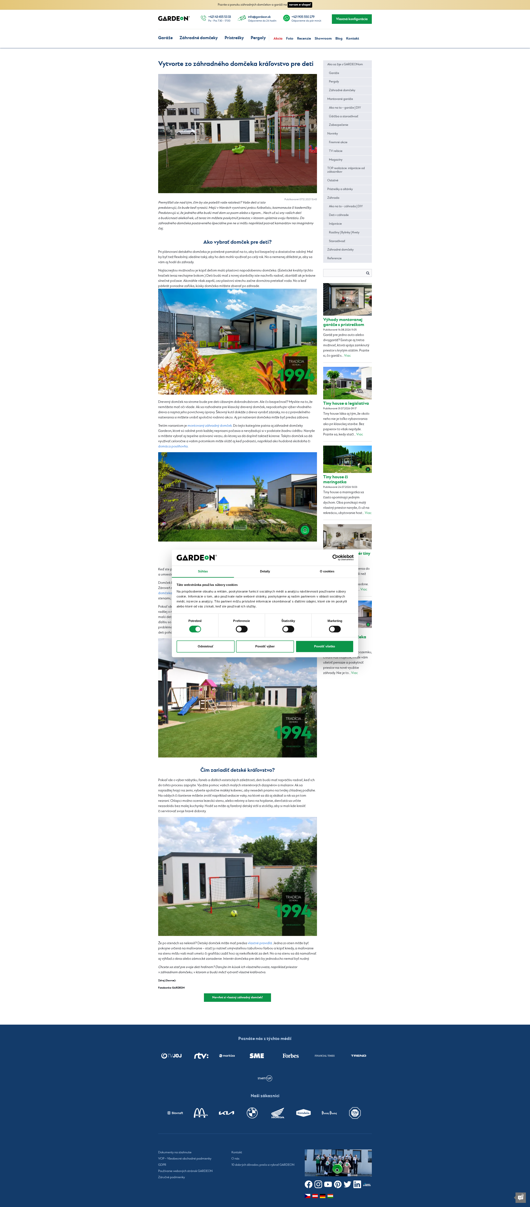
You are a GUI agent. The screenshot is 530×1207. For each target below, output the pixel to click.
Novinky (332, 134)
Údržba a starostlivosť (343, 116)
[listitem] (171, 1055)
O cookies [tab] (327, 571)
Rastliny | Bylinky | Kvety (344, 232)
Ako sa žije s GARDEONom (345, 64)
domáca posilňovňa (173, 446)
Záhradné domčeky (198, 38)
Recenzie (304, 38)
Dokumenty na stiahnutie (175, 1152)
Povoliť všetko (324, 646)
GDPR (162, 1165)
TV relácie (335, 151)
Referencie (334, 258)
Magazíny (335, 160)
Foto (289, 38)
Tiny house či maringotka (335, 479)
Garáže (165, 38)
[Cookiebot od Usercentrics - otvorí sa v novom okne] (335, 558)
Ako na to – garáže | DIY (345, 108)
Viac (347, 356)
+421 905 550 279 (303, 17)
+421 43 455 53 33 (219, 17)
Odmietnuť (205, 646)
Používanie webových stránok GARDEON (185, 1171)
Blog (338, 38)
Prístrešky (234, 38)
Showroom (323, 38)
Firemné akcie (338, 142)
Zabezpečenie (338, 125)
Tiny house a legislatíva (346, 403)
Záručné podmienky (171, 1177)
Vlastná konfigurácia (352, 19)
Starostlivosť (337, 241)
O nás (235, 1159)
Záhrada (333, 198)
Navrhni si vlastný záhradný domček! (237, 997)
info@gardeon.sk (259, 17)
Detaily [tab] (265, 571)
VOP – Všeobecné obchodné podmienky (184, 1159)
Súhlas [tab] (203, 571)
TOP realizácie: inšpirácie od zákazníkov (346, 170)
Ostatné (332, 180)
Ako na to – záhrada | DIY (346, 206)
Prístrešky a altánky (340, 189)
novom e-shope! (300, 5)
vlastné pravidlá (260, 943)
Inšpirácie (335, 224)
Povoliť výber (265, 646)
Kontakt (352, 38)
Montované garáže (340, 99)
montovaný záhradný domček (210, 426)
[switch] (242, 629)
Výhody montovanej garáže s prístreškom (343, 322)
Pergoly (258, 38)
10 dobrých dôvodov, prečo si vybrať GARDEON (262, 1165)
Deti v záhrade (339, 215)
